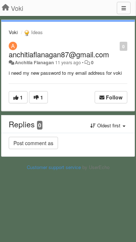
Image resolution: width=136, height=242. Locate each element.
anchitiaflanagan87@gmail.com (59, 54)
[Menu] (124, 8)
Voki (13, 32)
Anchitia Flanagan (34, 62)
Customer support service (54, 167)
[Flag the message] (116, 45)
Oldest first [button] (109, 125)
